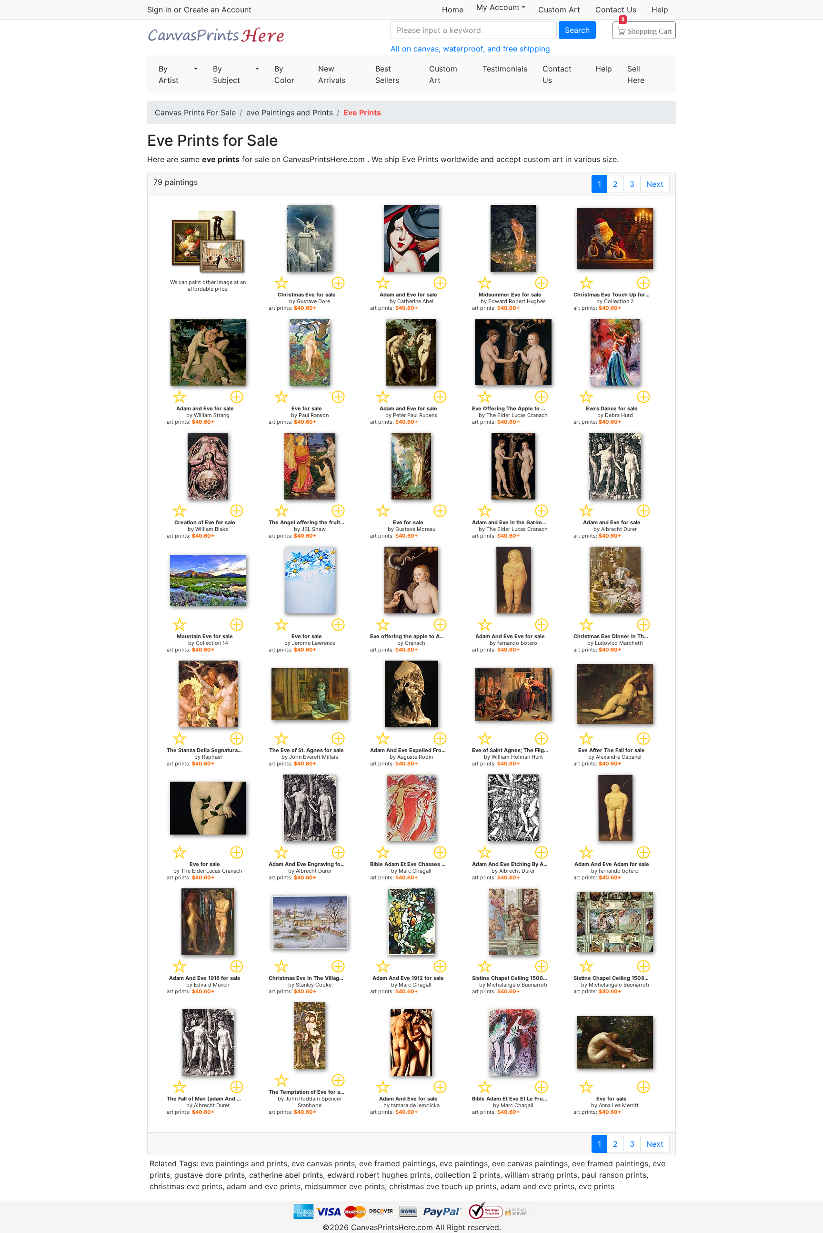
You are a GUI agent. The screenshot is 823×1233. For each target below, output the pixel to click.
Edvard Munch (212, 984)
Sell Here (635, 74)
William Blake (211, 529)
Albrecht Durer (619, 529)
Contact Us (615, 9)
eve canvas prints (323, 1163)
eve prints (596, 1186)
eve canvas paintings (530, 1163)
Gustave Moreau (415, 529)
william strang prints (540, 1175)
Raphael (212, 757)
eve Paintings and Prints (289, 112)
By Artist (169, 74)
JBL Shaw (313, 529)
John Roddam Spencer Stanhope (313, 1102)
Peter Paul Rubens (415, 415)
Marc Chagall (415, 870)
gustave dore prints (209, 1175)
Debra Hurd (619, 415)
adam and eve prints (264, 1186)
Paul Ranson (314, 415)
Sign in (159, 9)
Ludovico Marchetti (619, 643)
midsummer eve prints (345, 1186)
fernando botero (517, 643)
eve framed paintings (397, 1163)
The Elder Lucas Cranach (517, 415)
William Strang (212, 415)
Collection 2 (619, 301)
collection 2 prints (467, 1175)
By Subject (226, 74)
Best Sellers (387, 74)
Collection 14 (212, 643)
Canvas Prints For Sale (216, 38)
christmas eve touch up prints (442, 1186)
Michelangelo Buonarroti (517, 984)
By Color (284, 74)
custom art (543, 159)
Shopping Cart (647, 28)
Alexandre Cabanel (619, 757)
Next (654, 184)
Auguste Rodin (415, 757)
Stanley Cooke (313, 984)
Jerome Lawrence (313, 643)
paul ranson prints (614, 1175)
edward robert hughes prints (379, 1175)
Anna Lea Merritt (619, 1105)
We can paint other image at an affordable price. (208, 285)
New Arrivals (331, 74)
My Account (498, 7)
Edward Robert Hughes (517, 301)
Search (577, 30)
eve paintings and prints (244, 1163)
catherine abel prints (286, 1175)
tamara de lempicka (415, 1105)
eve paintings (464, 1163)
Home (452, 9)
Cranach (415, 643)
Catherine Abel (415, 301)
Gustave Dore (313, 301)
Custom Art (559, 9)
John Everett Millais (313, 757)
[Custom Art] (208, 241)
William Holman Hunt (517, 757)
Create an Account (217, 9)
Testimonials (504, 68)
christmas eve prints (186, 1186)
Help (660, 9)
